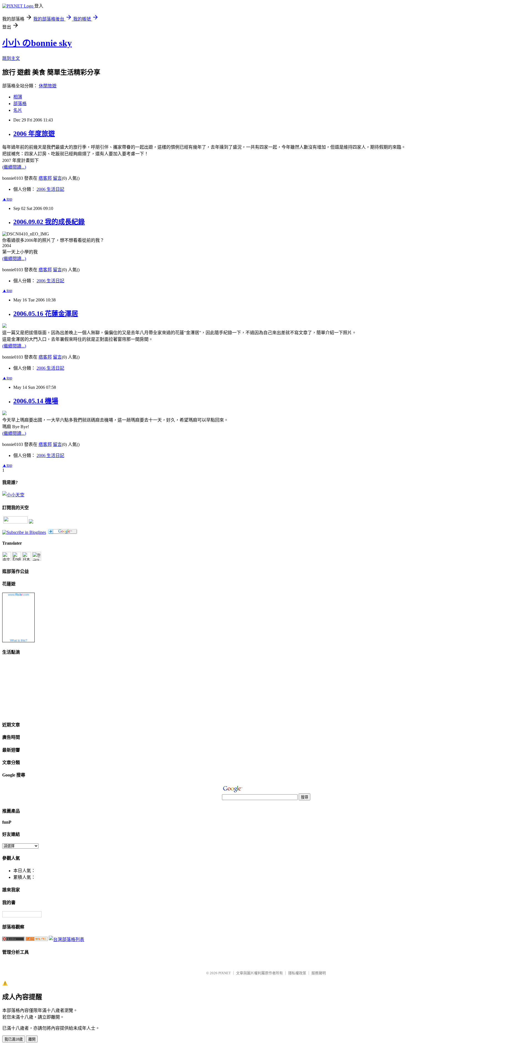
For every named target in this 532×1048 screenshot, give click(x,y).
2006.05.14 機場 (35, 401)
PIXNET (224, 973)
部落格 (20, 103)
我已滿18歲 (13, 1039)
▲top (7, 199)
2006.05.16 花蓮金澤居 (45, 313)
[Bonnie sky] (24, 532)
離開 (31, 1039)
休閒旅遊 (48, 85)
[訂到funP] (31, 522)
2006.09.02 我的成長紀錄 (49, 221)
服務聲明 (318, 973)
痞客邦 (45, 178)
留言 (57, 178)
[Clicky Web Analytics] (36, 939)
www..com (18, 594)
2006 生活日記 (50, 189)
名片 (17, 110)
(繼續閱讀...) (14, 167)
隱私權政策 (297, 973)
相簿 (17, 97)
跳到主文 (11, 58)
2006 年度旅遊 (34, 133)
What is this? (18, 640)
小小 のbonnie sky (37, 43)
